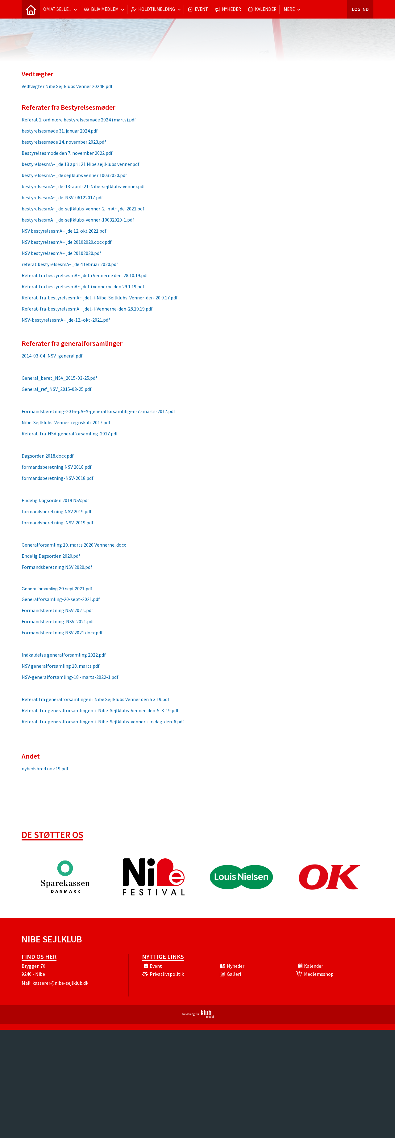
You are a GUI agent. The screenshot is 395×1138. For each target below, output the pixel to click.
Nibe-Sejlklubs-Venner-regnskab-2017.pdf (66, 422)
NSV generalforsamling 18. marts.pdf (61, 666)
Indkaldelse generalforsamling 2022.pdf (64, 655)
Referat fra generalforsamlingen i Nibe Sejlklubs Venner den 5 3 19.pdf (95, 699)
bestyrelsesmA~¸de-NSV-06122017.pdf (62, 197)
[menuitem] (31, 9)
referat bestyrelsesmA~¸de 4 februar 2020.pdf (70, 264)
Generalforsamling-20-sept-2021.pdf (61, 599)
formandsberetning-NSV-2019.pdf (58, 522)
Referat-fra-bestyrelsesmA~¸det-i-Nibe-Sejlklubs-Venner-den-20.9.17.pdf (100, 297)
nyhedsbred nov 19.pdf (45, 768)
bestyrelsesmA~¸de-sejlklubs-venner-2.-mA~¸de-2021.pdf (83, 208)
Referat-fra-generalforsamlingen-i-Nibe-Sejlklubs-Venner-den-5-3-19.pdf (100, 710)
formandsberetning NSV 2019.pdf (57, 511)
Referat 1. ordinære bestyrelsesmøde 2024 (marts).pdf (79, 119)
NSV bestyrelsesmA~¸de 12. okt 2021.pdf (64, 231)
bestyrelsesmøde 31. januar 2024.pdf (60, 131)
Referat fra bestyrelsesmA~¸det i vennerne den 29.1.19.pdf (83, 286)
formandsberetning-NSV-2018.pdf (58, 478)
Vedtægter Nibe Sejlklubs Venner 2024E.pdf (67, 86)
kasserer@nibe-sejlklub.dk (60, 983)
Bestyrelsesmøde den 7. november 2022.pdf (67, 153)
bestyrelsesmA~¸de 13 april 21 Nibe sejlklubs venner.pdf (80, 164)
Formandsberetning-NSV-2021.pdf (58, 621)
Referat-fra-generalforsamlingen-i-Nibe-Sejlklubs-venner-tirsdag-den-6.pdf (103, 721)
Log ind (360, 9)
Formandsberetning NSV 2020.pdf (57, 567)
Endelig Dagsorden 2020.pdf (51, 556)
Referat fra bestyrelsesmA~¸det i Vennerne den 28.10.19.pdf (85, 275)
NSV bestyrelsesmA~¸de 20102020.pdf (61, 253)
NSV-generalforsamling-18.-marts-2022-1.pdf (70, 677)
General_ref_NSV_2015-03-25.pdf (57, 389)
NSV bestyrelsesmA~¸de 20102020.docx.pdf (67, 242)
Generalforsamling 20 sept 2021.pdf (57, 588)
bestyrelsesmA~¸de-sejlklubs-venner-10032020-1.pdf (78, 220)
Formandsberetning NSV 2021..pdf (57, 610)
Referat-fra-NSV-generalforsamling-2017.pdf (70, 433)
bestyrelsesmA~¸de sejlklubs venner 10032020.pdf (74, 175)
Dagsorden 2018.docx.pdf (48, 456)
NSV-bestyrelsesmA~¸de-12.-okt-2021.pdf (66, 320)
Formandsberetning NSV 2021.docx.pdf (62, 632)
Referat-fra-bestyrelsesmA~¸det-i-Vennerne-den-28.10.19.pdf (87, 309)
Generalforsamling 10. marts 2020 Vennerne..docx (74, 545)
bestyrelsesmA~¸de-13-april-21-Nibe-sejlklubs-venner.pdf (83, 186)
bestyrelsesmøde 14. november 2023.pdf (64, 142)
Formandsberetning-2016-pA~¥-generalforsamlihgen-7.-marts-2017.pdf (98, 411)
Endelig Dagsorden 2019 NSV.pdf (55, 500)
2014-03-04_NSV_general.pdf (52, 356)
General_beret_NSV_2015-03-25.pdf (59, 378)
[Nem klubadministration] (198, 1016)
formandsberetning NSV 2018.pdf (57, 467)
